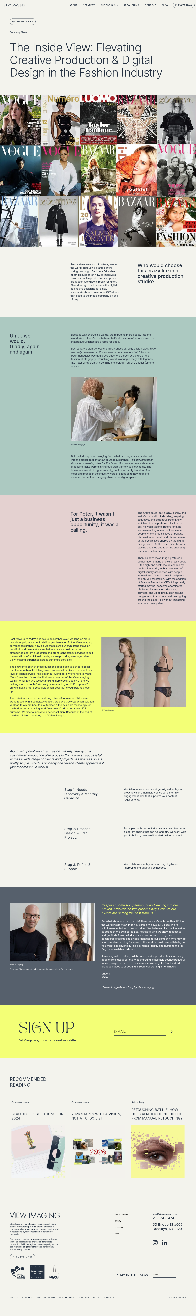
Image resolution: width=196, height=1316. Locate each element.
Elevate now (183, 5)
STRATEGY (89, 5)
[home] (14, 5)
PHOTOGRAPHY (109, 5)
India (117, 1233)
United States (121, 1215)
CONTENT (150, 5)
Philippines (120, 1227)
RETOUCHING (131, 5)
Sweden (118, 1221)
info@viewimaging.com (165, 1214)
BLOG (165, 5)
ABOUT (74, 5)
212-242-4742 (164, 1218)
